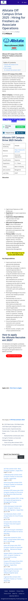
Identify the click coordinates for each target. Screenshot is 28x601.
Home (6, 591)
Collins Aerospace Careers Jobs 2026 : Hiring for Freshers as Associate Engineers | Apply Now (13, 508)
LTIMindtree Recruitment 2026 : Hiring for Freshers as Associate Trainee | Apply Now (13, 476)
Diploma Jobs (6, 429)
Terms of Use (7, 593)
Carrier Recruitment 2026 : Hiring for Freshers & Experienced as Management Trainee (13, 500)
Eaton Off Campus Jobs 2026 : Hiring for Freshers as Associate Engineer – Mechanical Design (13, 547)
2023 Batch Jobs (9, 424)
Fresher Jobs (5, 431)
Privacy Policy (20, 591)
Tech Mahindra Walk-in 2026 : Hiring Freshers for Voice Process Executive (13, 516)
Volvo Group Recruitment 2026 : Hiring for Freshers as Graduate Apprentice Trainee (13, 484)
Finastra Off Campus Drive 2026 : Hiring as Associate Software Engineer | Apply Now (13, 563)
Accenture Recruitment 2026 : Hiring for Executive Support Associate (12, 523)
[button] (18, 2)
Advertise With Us (14, 596)
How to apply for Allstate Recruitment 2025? (12, 69)
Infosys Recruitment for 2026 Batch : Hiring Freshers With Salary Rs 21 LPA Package (14, 539)
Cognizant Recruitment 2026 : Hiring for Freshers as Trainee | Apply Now (13, 579)
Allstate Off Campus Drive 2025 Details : (11, 65)
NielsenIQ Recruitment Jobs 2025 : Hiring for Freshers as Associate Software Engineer (13, 438)
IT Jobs (12, 431)
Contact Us (21, 593)
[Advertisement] (14, 194)
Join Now (21, 127)
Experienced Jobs (16, 429)
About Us (14, 593)
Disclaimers (12, 591)
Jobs (16, 431)
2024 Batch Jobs (19, 424)
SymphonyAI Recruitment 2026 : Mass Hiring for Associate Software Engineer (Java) (13, 571)
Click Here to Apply (16, 388)
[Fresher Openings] (3, 2)
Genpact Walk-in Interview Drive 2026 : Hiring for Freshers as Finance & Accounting (13, 555)
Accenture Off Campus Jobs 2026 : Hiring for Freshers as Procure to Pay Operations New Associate (14, 492)
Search (21, 457)
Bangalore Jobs (16, 426)
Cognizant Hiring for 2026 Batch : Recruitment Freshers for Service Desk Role (13, 531)
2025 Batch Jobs (7, 426)
